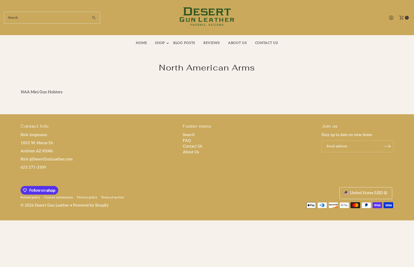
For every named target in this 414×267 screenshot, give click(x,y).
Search (189, 135)
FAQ (187, 140)
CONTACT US (266, 43)
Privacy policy (87, 197)
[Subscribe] (387, 146)
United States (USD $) (368, 193)
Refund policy (30, 197)
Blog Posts (184, 43)
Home (141, 43)
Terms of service (112, 197)
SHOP (160, 43)
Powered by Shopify (91, 205)
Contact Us (192, 146)
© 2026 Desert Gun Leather (45, 205)
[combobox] (52, 18)
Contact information (58, 197)
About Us (237, 43)
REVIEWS (211, 43)
